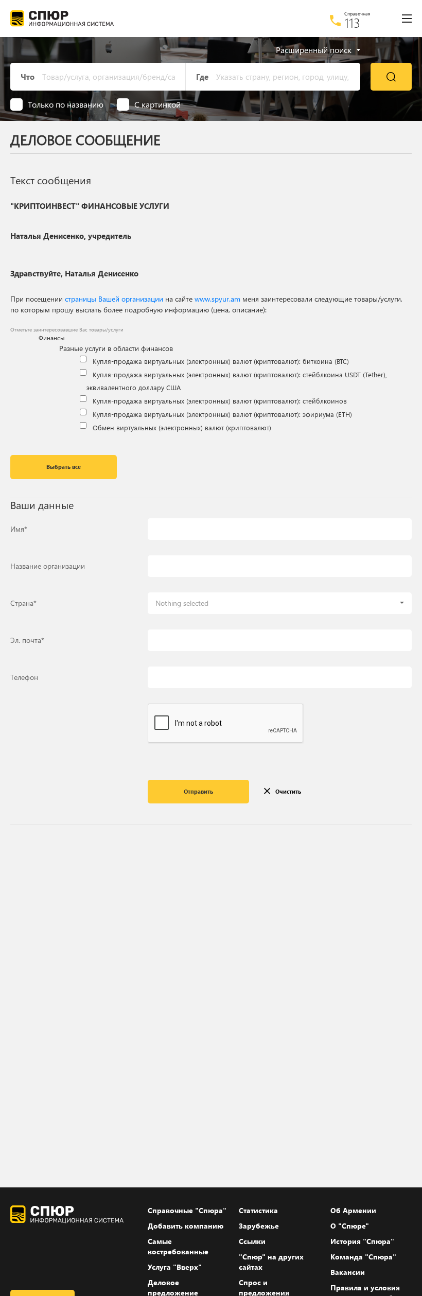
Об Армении (353, 1210)
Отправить (198, 791)
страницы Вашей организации (114, 299)
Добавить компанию (185, 1226)
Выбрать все (63, 466)
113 (352, 22)
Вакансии (347, 1272)
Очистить (288, 791)
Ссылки (252, 1241)
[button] (280, 603)
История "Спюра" (362, 1241)
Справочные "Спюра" (187, 1210)
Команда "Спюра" (363, 1257)
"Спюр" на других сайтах (271, 1262)
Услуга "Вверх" (175, 1267)
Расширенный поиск (313, 50)
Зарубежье (259, 1226)
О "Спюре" (349, 1226)
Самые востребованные (178, 1246)
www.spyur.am (217, 299)
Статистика (258, 1210)
